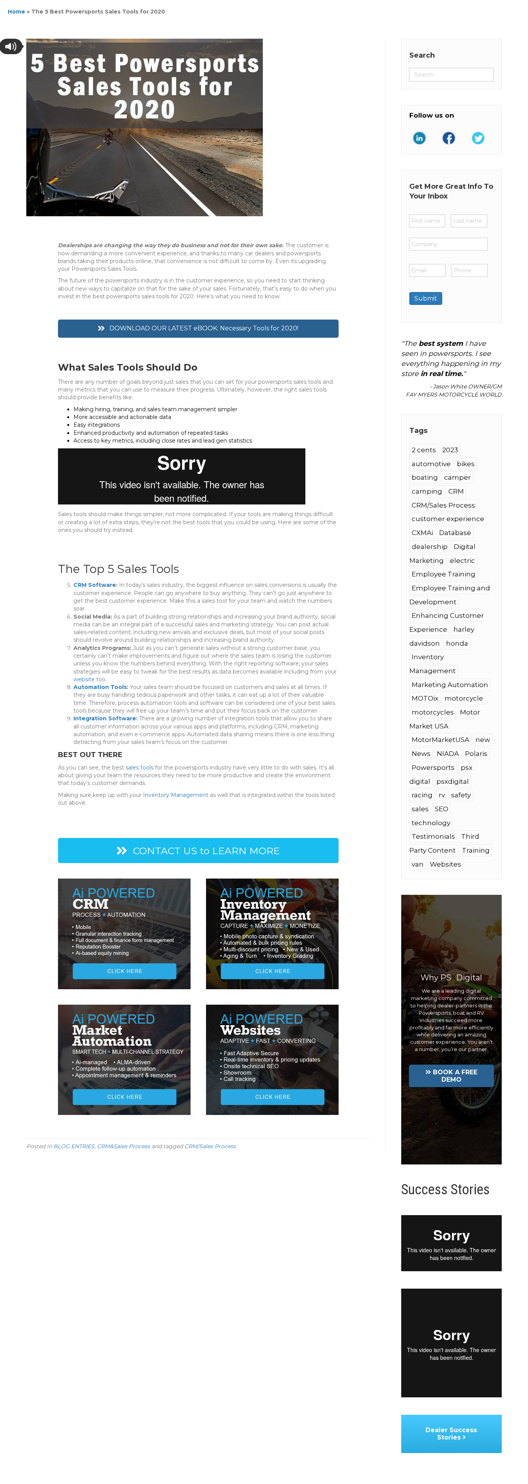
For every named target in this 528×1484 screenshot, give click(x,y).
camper (457, 477)
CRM (456, 491)
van (418, 864)
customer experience (448, 519)
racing (422, 795)
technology (431, 823)
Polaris (476, 753)
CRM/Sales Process (210, 1146)
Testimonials (433, 836)
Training (476, 850)
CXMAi (422, 533)
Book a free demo (455, 1076)
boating (425, 477)
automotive (431, 464)
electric (462, 560)
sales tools (139, 767)
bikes (466, 464)
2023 (450, 450)
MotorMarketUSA (440, 740)
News (421, 753)
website (84, 679)
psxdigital (452, 781)
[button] (198, 329)
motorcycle (464, 698)
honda (457, 643)
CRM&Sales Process (123, 1146)
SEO (441, 809)
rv (442, 795)
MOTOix (425, 698)
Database (455, 533)
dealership (430, 547)
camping (427, 491)
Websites (445, 864)
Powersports (433, 767)
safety (461, 795)
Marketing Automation (450, 685)
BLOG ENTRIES (73, 1146)
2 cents (424, 450)
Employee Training (443, 574)
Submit (425, 298)
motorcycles (433, 712)
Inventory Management (175, 795)
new (482, 740)
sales (420, 809)
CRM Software (94, 584)
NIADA (448, 753)
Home (16, 11)
